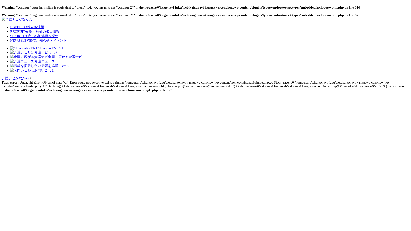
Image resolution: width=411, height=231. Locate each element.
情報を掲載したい (54, 66)
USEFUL (27, 27)
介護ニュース (44, 61)
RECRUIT (35, 31)
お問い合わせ (44, 70)
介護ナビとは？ (46, 52)
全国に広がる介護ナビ (65, 57)
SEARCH (34, 36)
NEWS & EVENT (38, 40)
